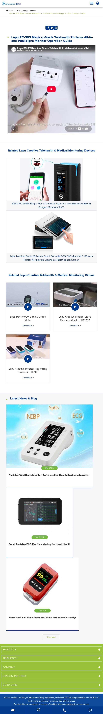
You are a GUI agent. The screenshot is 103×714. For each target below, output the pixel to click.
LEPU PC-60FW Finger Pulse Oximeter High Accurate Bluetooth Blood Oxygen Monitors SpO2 (51, 205)
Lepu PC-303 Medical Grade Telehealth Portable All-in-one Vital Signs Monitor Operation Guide (47, 13)
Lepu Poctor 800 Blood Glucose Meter (28, 318)
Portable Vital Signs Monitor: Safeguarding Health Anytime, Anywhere (49, 475)
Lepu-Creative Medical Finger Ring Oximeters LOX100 (28, 370)
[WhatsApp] (38, 710)
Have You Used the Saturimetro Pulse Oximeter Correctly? (42, 617)
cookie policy (71, 704)
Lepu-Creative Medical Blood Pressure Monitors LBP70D (75, 318)
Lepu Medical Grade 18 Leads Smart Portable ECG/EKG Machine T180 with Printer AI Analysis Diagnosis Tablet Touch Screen (51, 258)
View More (27, 325)
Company (9, 667)
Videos (33, 11)
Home (11, 11)
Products (9, 649)
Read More (51, 637)
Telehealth (10, 658)
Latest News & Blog (23, 398)
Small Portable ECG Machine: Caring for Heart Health (39, 544)
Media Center (22, 11)
